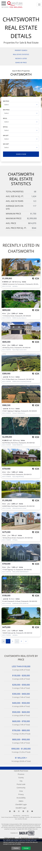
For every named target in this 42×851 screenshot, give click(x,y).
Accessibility (21, 798)
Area (21, 791)
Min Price (6, 101)
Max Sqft (6, 144)
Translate (36, 838)
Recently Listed (21, 58)
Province (21, 774)
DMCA (21, 801)
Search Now (21, 154)
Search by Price (21, 62)
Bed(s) (5, 118)
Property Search (21, 50)
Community (21, 788)
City (21, 781)
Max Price (6, 109)
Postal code (21, 784)
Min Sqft (5, 135)
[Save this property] (38, 261)
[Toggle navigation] (39, 5)
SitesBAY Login (21, 808)
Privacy (21, 794)
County (21, 777)
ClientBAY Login (21, 804)
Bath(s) (5, 127)
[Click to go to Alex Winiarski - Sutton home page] (12, 4)
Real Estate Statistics (21, 54)
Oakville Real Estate (21, 771)
